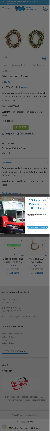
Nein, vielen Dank (37, 231)
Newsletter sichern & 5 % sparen (37, 227)
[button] (4, 426)
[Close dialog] (48, 198)
